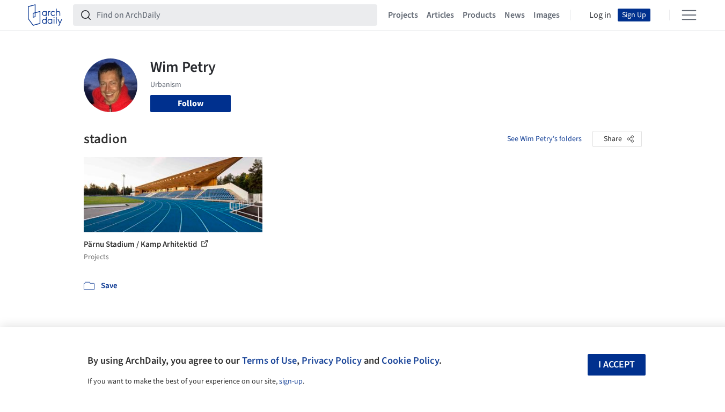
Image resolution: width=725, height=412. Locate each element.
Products (479, 15)
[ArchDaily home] (45, 15)
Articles (440, 15)
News (514, 15)
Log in (600, 15)
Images (546, 15)
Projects (403, 15)
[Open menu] (689, 15)
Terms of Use (269, 360)
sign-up (291, 381)
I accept (616, 364)
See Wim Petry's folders (544, 139)
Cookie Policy (410, 360)
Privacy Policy (332, 360)
